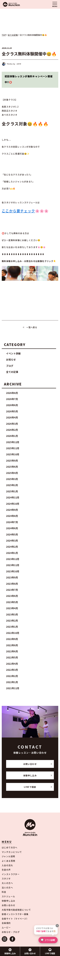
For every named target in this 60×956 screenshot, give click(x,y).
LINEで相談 (30, 786)
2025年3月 (12, 479)
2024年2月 (12, 546)
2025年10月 (12, 454)
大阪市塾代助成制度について (16, 909)
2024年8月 (12, 516)
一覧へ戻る (31, 327)
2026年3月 (12, 423)
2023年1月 (12, 626)
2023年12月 (12, 559)
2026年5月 (12, 411)
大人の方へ (7, 883)
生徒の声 (6, 869)
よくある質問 (8, 860)
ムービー (6, 927)
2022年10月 (12, 633)
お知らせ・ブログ (11, 931)
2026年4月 (12, 417)
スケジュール (8, 896)
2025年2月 (12, 485)
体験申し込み (30, 775)
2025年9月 (12, 460)
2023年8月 (12, 583)
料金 (4, 891)
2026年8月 (12, 393)
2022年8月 (12, 645)
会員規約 (6, 922)
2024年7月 (12, 522)
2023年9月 (12, 577)
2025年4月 (12, 473)
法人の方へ (7, 887)
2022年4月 (12, 663)
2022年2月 (12, 676)
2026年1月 (12, 436)
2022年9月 (12, 639)
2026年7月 (12, 399)
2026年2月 (12, 429)
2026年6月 (12, 405)
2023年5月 (12, 602)
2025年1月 (12, 491)
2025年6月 (12, 466)
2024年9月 (12, 509)
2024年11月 (12, 497)
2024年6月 (12, 528)
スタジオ (6, 878)
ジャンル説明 (8, 856)
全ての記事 (12, 372)
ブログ (9, 365)
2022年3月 (12, 669)
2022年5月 (12, 657)
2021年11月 (12, 688)
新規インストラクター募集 (15, 914)
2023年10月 (12, 571)
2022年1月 (12, 682)
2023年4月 (12, 608)
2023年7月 (12, 589)
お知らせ (11, 359)
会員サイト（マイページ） (15, 918)
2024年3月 (12, 540)
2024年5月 (12, 534)
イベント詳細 (13, 353)
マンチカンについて (12, 851)
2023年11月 (12, 565)
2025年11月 (12, 448)
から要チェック (18, 210)
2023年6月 (12, 596)
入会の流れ (7, 865)
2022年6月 (12, 651)
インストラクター (11, 874)
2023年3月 (12, 614)
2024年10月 (12, 503)
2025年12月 (12, 442)
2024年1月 (12, 553)
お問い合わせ (30, 763)
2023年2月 (12, 620)
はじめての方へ (9, 847)
